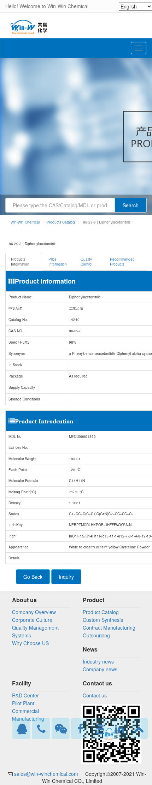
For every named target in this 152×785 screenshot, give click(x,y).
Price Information (57, 262)
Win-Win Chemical (25, 222)
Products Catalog (61, 222)
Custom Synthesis (103, 619)
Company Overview (34, 611)
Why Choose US (30, 643)
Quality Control (86, 262)
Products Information (20, 262)
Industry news (98, 661)
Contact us (95, 695)
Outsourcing (96, 635)
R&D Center (25, 695)
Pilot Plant (23, 703)
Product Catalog (101, 611)
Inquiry (66, 576)
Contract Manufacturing (109, 627)
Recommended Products (122, 262)
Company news (100, 669)
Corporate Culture (32, 619)
